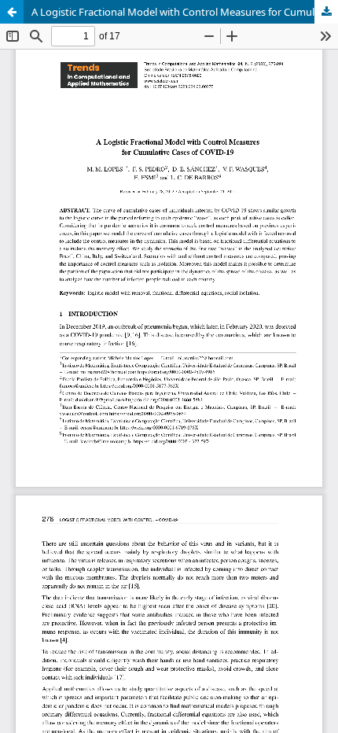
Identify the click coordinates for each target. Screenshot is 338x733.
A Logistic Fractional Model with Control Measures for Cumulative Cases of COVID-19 (184, 12)
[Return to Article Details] (12, 12)
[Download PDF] (326, 12)
